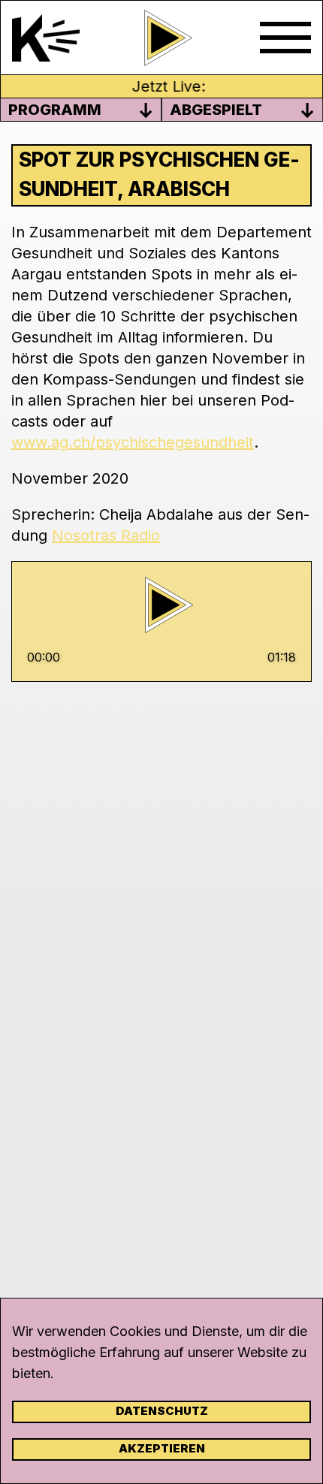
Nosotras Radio (106, 535)
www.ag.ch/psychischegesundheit (132, 442)
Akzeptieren (162, 1448)
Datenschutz (162, 1411)
